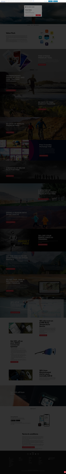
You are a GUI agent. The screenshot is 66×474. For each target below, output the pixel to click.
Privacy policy (3, 1)
